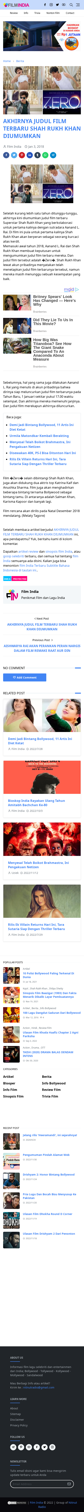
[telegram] (13, 1447)
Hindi (34, 1028)
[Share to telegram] (53, 155)
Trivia (37, 13)
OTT (43, 1047)
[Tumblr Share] (37, 155)
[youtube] (64, 5)
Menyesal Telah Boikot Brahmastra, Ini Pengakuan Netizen (38, 865)
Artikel (26, 968)
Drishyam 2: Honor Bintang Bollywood (49, 1174)
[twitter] (57, 5)
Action (26, 1028)
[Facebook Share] (6, 155)
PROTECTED (19, 579)
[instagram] (51, 5)
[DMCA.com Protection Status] (17, 1502)
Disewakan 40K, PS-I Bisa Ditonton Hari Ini (43, 453)
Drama (35, 1047)
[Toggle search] (71, 4)
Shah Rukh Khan (39, 988)
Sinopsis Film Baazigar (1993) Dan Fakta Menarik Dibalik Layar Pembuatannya (49, 995)
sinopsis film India (59, 551)
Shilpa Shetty (56, 988)
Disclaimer (17, 1419)
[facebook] (45, 5)
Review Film (45, 1028)
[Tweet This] (14, 155)
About (14, 1408)
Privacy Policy (19, 1425)
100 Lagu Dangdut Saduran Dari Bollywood (52, 1013)
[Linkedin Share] (30, 155)
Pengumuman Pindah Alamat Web (46, 1155)
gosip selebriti (13, 556)
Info (26, 13)
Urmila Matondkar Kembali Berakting (39, 436)
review (33, 551)
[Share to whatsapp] (45, 155)
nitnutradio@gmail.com (38, 1387)
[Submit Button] (69, 1484)
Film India (36, 1502)
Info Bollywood (48, 1008)
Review (14, 13)
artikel (23, 551)
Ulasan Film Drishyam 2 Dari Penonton (49, 1233)
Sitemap (15, 1414)
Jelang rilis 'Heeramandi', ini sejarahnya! (50, 1135)
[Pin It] (22, 155)
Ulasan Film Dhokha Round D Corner (47, 1214)
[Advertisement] (42, 1115)
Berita (35, 1008)
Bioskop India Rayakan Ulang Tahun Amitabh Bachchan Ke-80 (36, 803)
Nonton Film (53, 13)
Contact (70, 13)
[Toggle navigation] (78, 5)
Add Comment (27, 677)
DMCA (7, 579)
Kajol (26, 988)
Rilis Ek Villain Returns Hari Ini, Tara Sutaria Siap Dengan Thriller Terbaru (36, 926)
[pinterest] (21, 1447)
